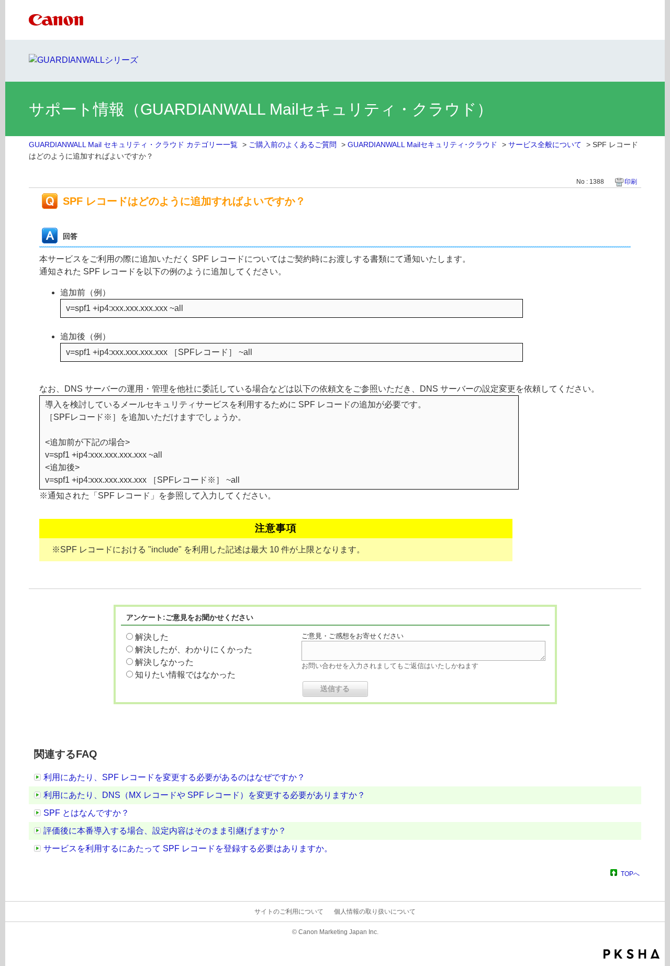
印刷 (630, 181)
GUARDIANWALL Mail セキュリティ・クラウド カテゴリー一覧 (133, 144)
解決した (152, 636)
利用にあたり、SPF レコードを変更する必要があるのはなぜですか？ (174, 777)
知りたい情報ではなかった (185, 674)
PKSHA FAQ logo (632, 954)
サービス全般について (545, 144)
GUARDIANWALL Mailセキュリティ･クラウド (422, 144)
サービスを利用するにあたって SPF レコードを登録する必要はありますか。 (187, 848)
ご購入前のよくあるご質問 (293, 144)
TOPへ (630, 873)
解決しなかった (164, 662)
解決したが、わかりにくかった (193, 649)
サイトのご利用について (288, 911)
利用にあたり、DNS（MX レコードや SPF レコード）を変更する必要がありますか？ (204, 795)
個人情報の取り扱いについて (375, 911)
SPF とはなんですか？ (86, 812)
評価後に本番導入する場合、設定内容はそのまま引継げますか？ (164, 830)
